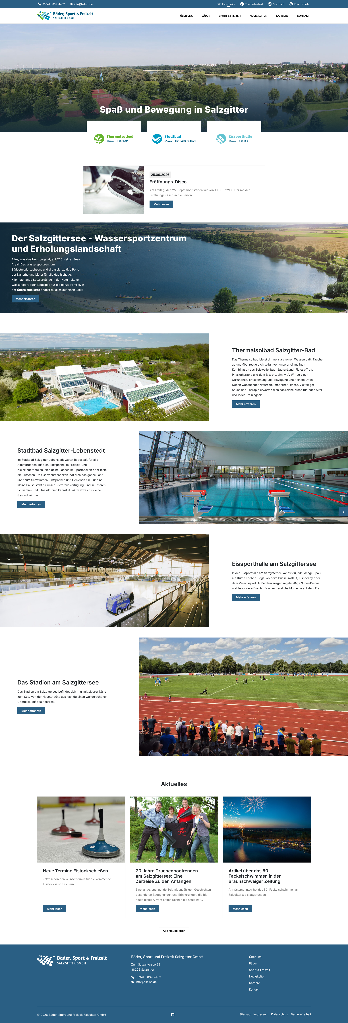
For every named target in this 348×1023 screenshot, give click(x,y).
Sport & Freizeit (230, 15)
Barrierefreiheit (301, 1014)
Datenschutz (279, 1014)
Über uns (186, 15)
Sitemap (244, 1014)
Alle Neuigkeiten (174, 931)
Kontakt (303, 15)
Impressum (260, 1014)
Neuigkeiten (258, 15)
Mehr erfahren (27, 299)
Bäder (206, 15)
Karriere (282, 15)
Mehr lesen (163, 204)
